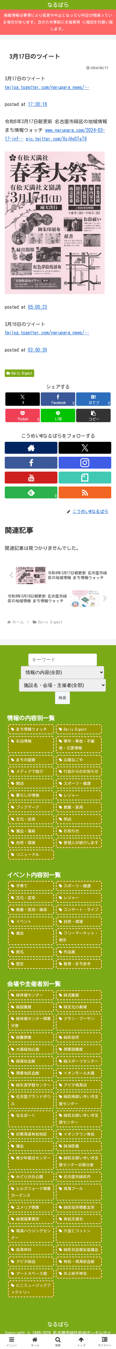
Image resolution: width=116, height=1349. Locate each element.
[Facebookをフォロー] (31, 463)
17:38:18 (37, 104)
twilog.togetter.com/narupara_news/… (47, 87)
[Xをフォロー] (85, 448)
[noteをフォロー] (85, 478)
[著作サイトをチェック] (31, 448)
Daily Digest (21, 373)
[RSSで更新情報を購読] (85, 492)
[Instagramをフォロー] (85, 463)
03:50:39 (37, 349)
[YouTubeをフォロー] (31, 478)
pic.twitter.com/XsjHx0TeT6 (56, 138)
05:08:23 (37, 307)
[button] (93, 415)
